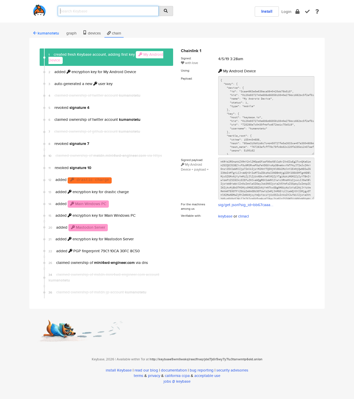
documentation (174, 370)
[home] (39, 9)
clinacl (243, 216)
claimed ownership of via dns (98, 262)
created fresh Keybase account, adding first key (105, 57)
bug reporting (202, 370)
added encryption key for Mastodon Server (91, 239)
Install (266, 11)
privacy (154, 375)
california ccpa (177, 375)
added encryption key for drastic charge (88, 191)
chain (116, 33)
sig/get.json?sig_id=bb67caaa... (245, 204)
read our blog (146, 370)
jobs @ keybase (177, 381)
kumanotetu (48, 33)
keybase (225, 216)
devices (94, 33)
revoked (68, 107)
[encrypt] (297, 11)
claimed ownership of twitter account (94, 119)
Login (286, 11)
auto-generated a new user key (80, 83)
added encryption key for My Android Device (92, 71)
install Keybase (119, 370)
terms (138, 375)
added (78, 179)
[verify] (307, 11)
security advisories (232, 370)
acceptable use (207, 375)
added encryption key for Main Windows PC (92, 215)
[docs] (317, 11)
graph (70, 33)
